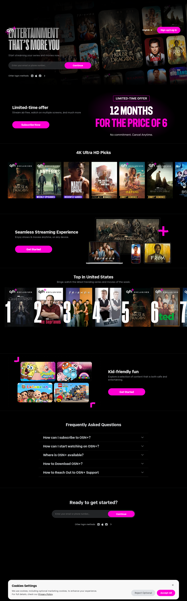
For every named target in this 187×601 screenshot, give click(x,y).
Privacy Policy (45, 594)
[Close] (173, 585)
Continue (78, 65)
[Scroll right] (183, 183)
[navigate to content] (20, 307)
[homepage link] (11, 30)
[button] (93, 437)
